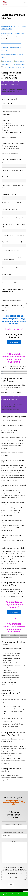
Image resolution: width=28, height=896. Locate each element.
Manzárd (6, 130)
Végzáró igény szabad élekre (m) (12, 242)
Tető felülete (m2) (7, 103)
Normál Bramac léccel (10, 146)
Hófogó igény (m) (7, 274)
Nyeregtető (7, 123)
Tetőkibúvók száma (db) (9, 194)
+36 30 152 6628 (14, 342)
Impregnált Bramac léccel (11, 148)
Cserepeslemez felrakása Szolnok (11, 43)
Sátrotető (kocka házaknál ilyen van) (14, 125)
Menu (25, 3)
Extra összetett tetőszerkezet (12, 132)
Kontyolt (6, 128)
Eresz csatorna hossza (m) (10, 209)
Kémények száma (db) (8, 177)
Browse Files (14, 878)
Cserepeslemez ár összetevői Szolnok (12, 33)
